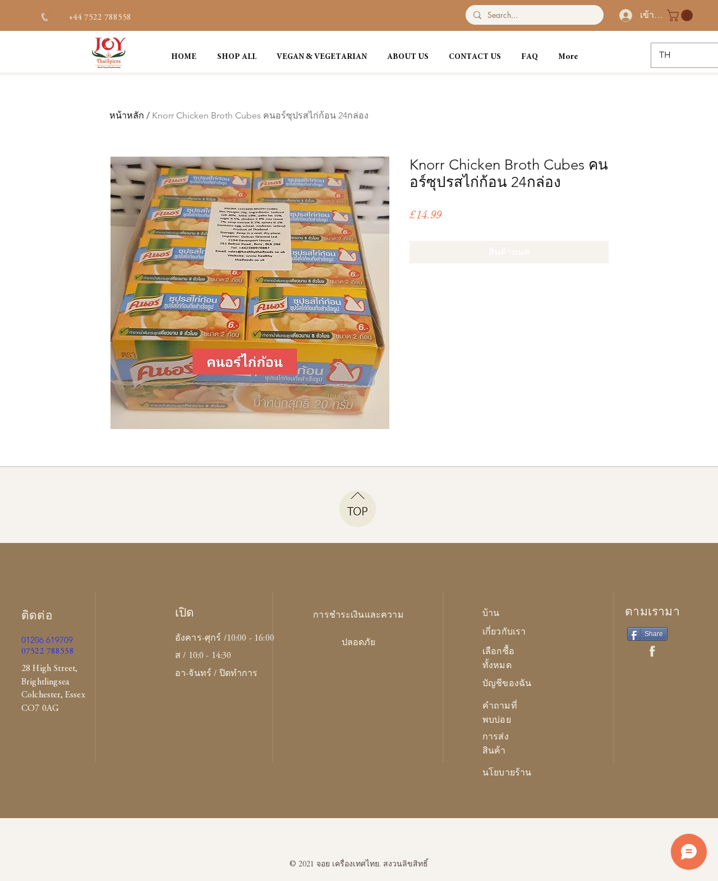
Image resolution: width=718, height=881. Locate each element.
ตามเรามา (652, 613)
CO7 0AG (40, 708)
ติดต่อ (37, 617)
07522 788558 (47, 651)
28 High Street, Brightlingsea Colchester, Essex (53, 682)
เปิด (185, 614)
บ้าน (490, 613)
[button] (681, 15)
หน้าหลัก (126, 115)
